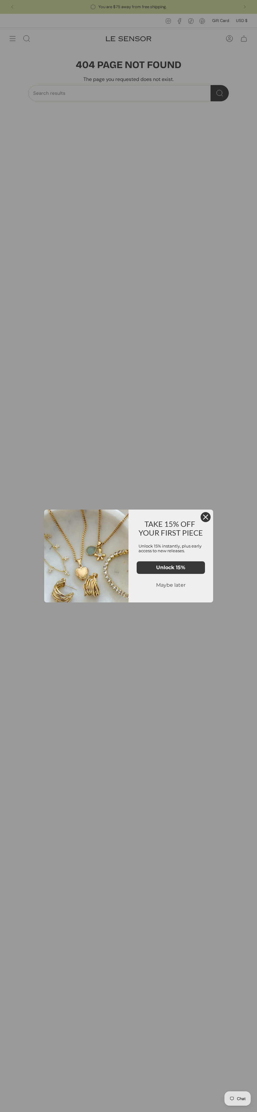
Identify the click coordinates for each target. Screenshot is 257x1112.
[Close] (205, 517)
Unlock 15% (170, 567)
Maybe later (171, 585)
